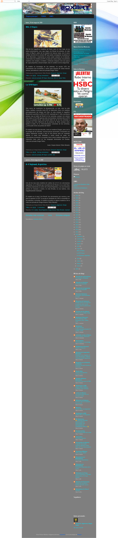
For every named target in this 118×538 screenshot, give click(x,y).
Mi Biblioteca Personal (82, 346)
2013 (77, 227)
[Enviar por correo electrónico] (52, 75)
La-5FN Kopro (31, 85)
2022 (77, 205)
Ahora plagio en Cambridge (83, 342)
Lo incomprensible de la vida (83, 432)
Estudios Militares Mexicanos (80, 379)
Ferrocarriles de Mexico (82, 442)
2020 (77, 210)
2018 (77, 215)
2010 (77, 234)
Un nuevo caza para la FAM (83, 381)
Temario (77, 490)
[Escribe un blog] (54, 75)
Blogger (79, 534)
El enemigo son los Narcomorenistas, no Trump (81, 52)
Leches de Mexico (80, 393)
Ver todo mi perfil (78, 527)
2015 (77, 222)
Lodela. (36, 210)
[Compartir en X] (55, 75)
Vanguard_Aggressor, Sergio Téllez (83, 524)
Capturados (78, 436)
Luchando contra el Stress (83, 335)
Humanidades (79, 340)
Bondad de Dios (80, 431)
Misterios (78, 407)
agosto (79, 243)
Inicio (50, 215)
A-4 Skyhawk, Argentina (36, 164)
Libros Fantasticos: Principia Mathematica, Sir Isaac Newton (83, 476)
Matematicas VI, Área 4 (82, 489)
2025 (77, 198)
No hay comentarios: (43, 75)
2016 (77, 219)
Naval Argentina (43, 210)
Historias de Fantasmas (82, 481)
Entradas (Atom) (38, 219)
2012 (77, 229)
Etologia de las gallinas (82, 311)
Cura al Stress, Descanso (82, 336)
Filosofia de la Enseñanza (83, 276)
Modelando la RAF (80, 413)
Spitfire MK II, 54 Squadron (82, 414)
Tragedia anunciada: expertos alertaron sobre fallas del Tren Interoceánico (83, 445)
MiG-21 (56, 78)
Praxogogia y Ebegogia (81, 278)
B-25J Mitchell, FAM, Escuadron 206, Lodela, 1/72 (82, 320)
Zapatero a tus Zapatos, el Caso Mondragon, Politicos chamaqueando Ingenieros (82, 356)
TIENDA (43, 16)
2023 (77, 202)
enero (79, 266)
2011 (77, 232)
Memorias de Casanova (82, 301)
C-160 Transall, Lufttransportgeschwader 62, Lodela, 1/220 (83, 329)
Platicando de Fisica (81, 473)
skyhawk (67, 210)
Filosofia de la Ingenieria (82, 288)
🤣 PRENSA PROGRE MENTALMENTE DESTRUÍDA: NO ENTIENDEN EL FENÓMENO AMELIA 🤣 (82, 423)
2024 (77, 200)
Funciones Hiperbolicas (81, 460)
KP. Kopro (44, 78)
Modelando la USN (80, 385)
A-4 (32, 210)
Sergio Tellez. (62, 78)
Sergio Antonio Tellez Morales (56, 210)
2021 (77, 207)
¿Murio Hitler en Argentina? (83, 409)
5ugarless (62, 534)
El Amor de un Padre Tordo (82, 313)
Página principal (31, 16)
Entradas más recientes (35, 215)
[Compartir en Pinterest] (59, 75)
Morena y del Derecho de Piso (82, 49)
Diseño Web (79, 371)
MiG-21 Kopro (31, 27)
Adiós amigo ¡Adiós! (80, 452)
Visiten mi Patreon (80, 348)
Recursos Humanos (81, 294)
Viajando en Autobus (81, 282)
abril (78, 258)
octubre (79, 241)
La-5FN (50, 154)
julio (78, 246)
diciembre (80, 236)
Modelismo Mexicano (81, 317)
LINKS (51, 16)
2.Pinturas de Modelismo (80, 188)
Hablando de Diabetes (82, 400)
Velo (54, 154)
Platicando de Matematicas (79, 465)
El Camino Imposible (81, 283)
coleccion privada (36, 78)
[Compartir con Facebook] (57, 75)
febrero (79, 263)
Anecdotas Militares (81, 451)
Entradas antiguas (63, 215)
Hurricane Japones (80, 438)
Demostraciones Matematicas (80, 457)
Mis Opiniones (79, 419)
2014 (77, 224)
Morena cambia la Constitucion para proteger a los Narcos (82, 60)
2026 (77, 195)
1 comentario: (41, 207)
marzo (79, 261)
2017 (77, 217)
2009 (77, 269)
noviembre (80, 239)
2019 (77, 212)
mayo (78, 248)
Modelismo (78, 326)
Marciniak (50, 78)
